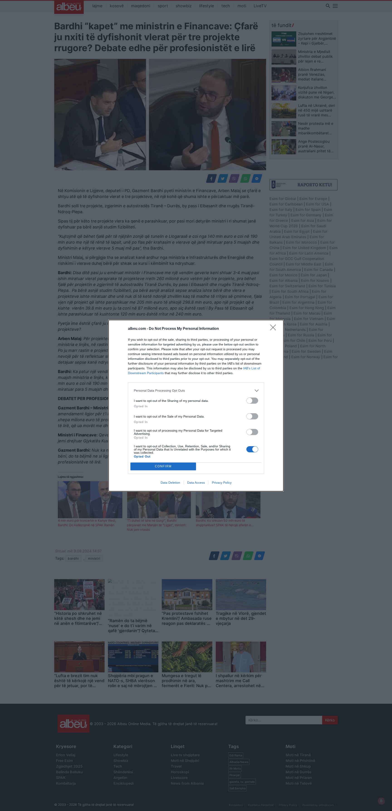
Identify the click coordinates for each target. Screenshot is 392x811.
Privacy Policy (222, 482)
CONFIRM (163, 466)
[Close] (274, 329)
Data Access (196, 482)
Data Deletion (170, 482)
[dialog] (196, 405)
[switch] (252, 401)
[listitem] (196, 390)
